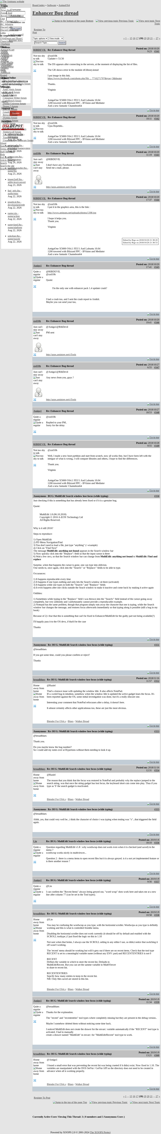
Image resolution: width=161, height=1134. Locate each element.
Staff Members (7, 151)
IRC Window (6, 24)
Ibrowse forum (9, 115)
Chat (2, 18)
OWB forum (8, 123)
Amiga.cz (5, 72)
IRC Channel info (9, 21)
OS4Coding (6, 64)
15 (131, 38)
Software (51, 5)
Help (2, 154)
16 (134, 38)
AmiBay (4, 61)
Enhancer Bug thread (55, 13)
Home (3, 4)
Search (3, 163)
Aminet (4, 52)
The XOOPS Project (100, 1132)
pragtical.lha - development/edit (16, 203)
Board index (38, 5)
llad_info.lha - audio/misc (15, 192)
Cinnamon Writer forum (14, 98)
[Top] (153, 109)
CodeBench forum (11, 100)
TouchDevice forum (12, 134)
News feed (5, 10)
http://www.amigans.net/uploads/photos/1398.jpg (72, 212)
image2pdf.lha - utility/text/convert (17, 181)
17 (137, 38)
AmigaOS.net (7, 49)
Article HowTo (7, 160)
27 (157, 38)
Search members (8, 168)
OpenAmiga (6, 41)
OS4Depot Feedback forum (16, 83)
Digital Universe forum (14, 103)
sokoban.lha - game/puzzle (14, 237)
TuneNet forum (10, 137)
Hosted (3, 75)
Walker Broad (82, 721)
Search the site (7, 165)
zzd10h (37, 153)
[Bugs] (18, 38)
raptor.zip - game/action (14, 214)
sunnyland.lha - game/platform (15, 226)
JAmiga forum (9, 117)
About (3, 143)
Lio (35, 841)
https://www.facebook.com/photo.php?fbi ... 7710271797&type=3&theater (85, 78)
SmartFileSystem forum (14, 129)
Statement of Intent (9, 146)
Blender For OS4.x (56, 721)
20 (148, 38)
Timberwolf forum (11, 132)
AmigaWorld (7, 66)
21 (151, 38)
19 (145, 38)
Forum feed (6, 13)
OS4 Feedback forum (13, 81)
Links (3, 32)
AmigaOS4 (64, 5)
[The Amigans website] (12, 1)
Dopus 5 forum (10, 106)
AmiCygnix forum (11, 89)
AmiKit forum (9, 95)
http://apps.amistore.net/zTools (61, 187)
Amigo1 (37, 265)
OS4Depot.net (7, 38)
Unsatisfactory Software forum (17, 140)
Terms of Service (8, 149)
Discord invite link (9, 30)
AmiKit (4, 58)
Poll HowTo (6, 157)
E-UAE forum (9, 109)
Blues (70, 721)
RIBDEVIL (39, 50)
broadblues (39, 679)
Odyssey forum (10, 120)
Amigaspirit (6, 55)
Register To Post (42, 1097)
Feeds (3, 7)
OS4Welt (5, 44)
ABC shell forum (11, 92)
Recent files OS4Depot (12, 15)
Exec (3, 69)
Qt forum (7, 126)
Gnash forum (9, 112)
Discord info (6, 27)
